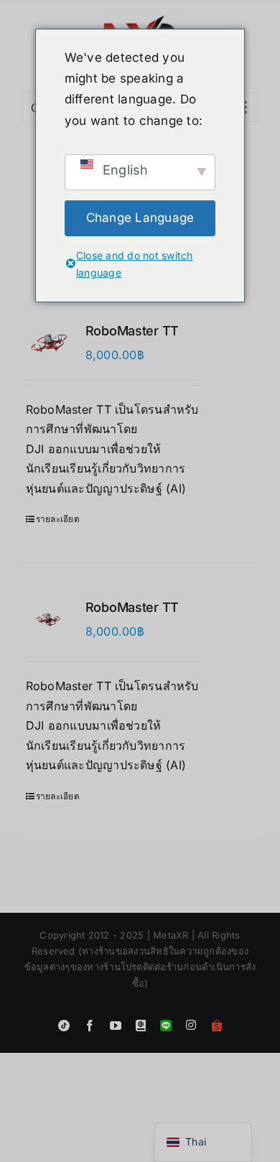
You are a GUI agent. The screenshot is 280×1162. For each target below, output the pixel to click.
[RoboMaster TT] (48, 343)
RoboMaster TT (132, 330)
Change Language (140, 217)
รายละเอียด (58, 518)
